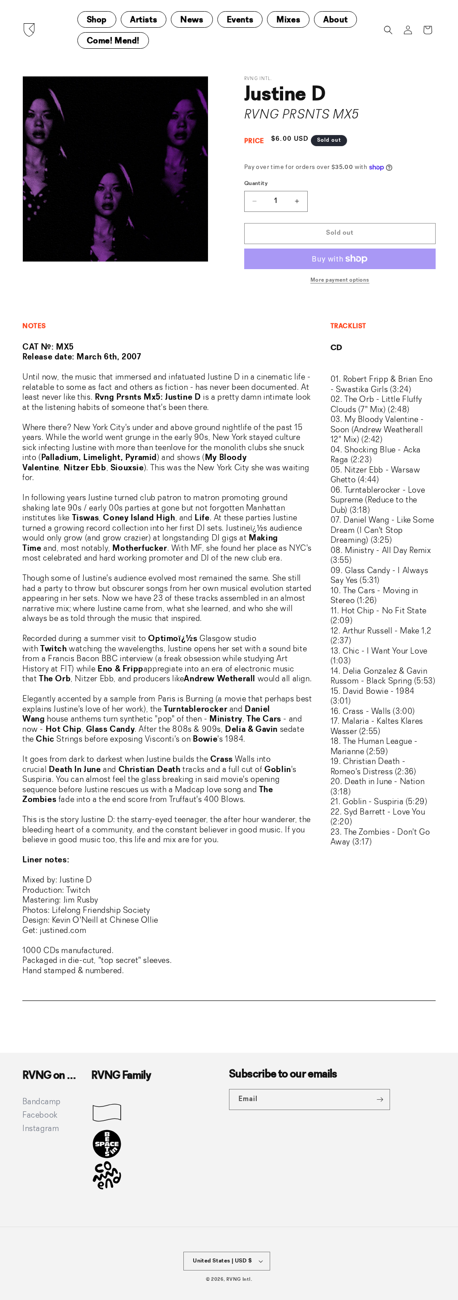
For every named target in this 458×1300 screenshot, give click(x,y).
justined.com (63, 931)
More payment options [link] (339, 280)
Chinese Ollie (134, 920)
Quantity (255, 183)
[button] (388, 30)
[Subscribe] (380, 1099)
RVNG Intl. (239, 1279)
